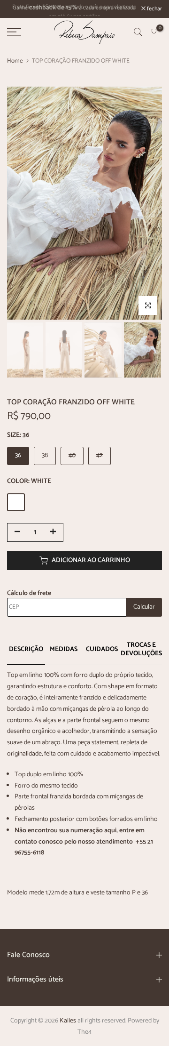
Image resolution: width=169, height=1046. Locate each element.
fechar (154, 8)
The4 (84, 1029)
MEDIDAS (63, 647)
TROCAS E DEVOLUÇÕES (141, 647)
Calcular (144, 605)
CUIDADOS (102, 647)
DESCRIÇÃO (26, 647)
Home (15, 59)
